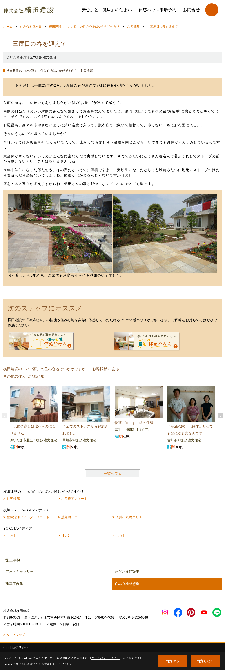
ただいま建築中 (127, 571)
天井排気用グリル (129, 517)
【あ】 (11, 535)
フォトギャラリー (19, 571)
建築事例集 (14, 584)
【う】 (121, 535)
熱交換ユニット (72, 517)
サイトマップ (16, 634)
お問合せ (191, 9)
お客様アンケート (74, 498)
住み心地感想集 (127, 584)
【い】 (66, 535)
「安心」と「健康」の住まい (105, 9)
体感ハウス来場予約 (157, 9)
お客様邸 (13, 498)
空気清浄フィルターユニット (28, 517)
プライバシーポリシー (105, 658)
